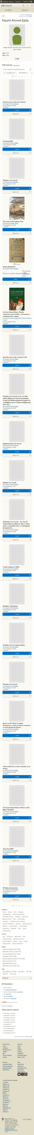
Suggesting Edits (22, 1068)
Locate (17, 110)
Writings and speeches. (10, 888)
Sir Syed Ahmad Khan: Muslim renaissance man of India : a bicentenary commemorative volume (16, 314)
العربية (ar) (5, 1082)
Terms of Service (7, 1055)
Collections (20, 1053)
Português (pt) (7, 1100)
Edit (3, 16)
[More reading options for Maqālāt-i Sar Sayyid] (30, 416)
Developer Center (7, 1064)
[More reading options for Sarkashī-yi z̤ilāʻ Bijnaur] (30, 821)
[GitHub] (25, 1074)
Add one (10, 1006)
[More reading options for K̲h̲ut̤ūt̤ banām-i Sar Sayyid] (30, 455)
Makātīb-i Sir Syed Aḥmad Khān (14, 645)
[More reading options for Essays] (30, 113)
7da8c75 (29, 1119)
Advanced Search (22, 1055)
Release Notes (21, 1071)
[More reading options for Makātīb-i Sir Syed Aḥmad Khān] (30, 657)
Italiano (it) (5, 1096)
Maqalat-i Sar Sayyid (10, 684)
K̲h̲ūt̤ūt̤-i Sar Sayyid (9, 482)
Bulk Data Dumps (7, 1068)
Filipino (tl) (5, 1111)
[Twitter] (22, 1074)
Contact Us (20, 1066)
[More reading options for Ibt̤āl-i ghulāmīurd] (30, 282)
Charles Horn (29, 14)
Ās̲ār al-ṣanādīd (8, 849)
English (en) (6, 1087)
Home (19, 1046)
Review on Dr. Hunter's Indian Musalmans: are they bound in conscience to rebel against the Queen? (17, 725)
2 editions (5, 323)
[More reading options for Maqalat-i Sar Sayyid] (30, 696)
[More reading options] (30, 279)
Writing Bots (6, 1069)
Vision (4, 1046)
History (30, 16)
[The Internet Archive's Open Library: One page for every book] (7, 5)
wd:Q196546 (13, 998)
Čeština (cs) (6, 1084)
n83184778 (20, 992)
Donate (18, 1)
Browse (24, 10)
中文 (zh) (5, 1109)
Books (19, 1048)
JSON (31, 1036)
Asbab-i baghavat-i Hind (11, 567)
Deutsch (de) (6, 1085)
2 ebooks (25, 275)
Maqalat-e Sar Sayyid (10, 180)
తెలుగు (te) (5, 1106)
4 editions (5, 185)
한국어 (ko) (6, 1098)
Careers (5, 1051)
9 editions (5, 107)
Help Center (21, 1064)
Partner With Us (7, 1049)
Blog (4, 1053)
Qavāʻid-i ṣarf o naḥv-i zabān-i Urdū (15, 357)
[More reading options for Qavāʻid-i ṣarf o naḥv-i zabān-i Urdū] (30, 368)
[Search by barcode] (27, 5)
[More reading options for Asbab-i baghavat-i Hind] (30, 578)
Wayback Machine (9, 1129)
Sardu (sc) (5, 1104)
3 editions (5, 226)
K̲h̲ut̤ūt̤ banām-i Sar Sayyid (12, 443)
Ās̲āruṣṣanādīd (8, 141)
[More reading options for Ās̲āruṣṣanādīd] (30, 152)
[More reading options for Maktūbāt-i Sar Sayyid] (30, 539)
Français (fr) (6, 1091)
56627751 (8, 994)
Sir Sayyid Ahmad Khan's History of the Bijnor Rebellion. (16, 808)
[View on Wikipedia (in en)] (16, 59)
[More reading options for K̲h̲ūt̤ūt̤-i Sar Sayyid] (30, 494)
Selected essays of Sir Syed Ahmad (14, 102)
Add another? (16, 65)
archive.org (8, 1130)
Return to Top (21, 1057)
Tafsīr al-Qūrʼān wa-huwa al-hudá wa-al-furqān (16, 767)
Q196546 (10, 996)
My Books (8, 10)
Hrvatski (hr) (6, 1095)
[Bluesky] (19, 1074)
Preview (18, 264)
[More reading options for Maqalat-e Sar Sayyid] (30, 192)
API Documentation (8, 1066)
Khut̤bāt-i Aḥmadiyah (10, 606)
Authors (20, 1049)
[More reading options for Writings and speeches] (30, 899)
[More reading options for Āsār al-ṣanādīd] (30, 860)
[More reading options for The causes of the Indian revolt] (30, 233)
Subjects (20, 1051)
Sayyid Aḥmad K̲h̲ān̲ (11, 104)
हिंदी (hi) (5, 1093)
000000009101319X (11, 989)
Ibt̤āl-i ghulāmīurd (9, 267)
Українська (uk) (7, 1108)
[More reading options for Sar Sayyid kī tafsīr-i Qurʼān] (30, 780)
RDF (28, 1036)
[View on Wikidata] (18, 59)
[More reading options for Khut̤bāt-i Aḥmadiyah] (30, 617)
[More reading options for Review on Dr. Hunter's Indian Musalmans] (30, 739)
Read (15, 279)
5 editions (5, 146)
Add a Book (21, 1069)
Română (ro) (6, 1102)
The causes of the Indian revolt (13, 221)
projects (7, 1127)
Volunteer (5, 1048)
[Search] (23, 5)
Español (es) (6, 1089)
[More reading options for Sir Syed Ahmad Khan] (30, 329)
